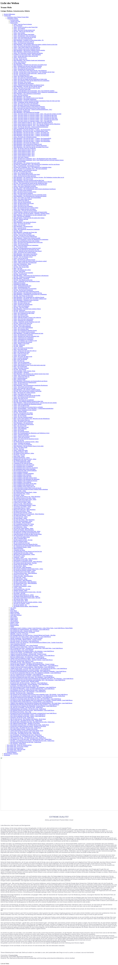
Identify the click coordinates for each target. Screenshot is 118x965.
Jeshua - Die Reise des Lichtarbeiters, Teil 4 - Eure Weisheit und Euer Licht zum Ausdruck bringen (38, 160)
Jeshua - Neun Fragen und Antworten (23, 386)
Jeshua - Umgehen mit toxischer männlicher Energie (26, 49)
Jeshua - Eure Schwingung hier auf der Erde (24, 37)
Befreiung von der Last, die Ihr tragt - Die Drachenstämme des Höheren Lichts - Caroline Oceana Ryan (36, 642)
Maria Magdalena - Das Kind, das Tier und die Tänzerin (27, 86)
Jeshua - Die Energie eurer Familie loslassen (24, 252)
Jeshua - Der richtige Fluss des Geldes (23, 76)
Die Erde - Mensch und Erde (20, 219)
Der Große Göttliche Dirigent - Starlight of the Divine (23, 729)
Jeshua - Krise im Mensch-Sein (21, 405)
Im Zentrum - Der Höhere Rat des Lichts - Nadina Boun (24, 685)
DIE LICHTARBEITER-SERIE (21, 462)
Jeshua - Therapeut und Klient (21, 434)
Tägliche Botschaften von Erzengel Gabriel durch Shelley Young (26, 730)
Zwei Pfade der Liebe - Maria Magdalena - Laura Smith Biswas (26, 662)
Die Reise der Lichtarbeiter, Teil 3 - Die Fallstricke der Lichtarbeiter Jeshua (32, 167)
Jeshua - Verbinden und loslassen (21, 443)
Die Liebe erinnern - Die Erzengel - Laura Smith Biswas (24, 641)
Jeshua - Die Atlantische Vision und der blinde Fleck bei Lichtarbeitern (31, 80)
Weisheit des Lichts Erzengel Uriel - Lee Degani (22, 632)
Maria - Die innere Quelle (19, 425)
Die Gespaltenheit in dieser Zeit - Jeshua (23, 524)
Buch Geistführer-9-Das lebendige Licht (23, 485)
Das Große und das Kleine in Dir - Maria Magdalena (26, 496)
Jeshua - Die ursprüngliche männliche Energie (25, 330)
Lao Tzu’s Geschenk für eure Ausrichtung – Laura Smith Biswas (26, 674)
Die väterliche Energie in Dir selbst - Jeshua (24, 498)
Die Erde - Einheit (18, 346)
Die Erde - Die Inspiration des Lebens (23, 412)
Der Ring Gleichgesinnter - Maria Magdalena (24, 581)
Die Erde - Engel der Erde (20, 274)
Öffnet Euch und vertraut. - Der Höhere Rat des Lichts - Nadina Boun (28, 737)
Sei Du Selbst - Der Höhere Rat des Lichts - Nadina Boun (25, 733)
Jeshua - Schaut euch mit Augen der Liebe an (24, 350)
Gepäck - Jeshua (17, 587)
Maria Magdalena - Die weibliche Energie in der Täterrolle (28, 98)
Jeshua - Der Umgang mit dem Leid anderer (24, 209)
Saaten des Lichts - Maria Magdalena (22, 503)
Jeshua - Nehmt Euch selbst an (21, 200)
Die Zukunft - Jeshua (18, 495)
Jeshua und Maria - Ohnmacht (21, 372)
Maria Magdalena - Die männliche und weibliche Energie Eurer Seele (31, 373)
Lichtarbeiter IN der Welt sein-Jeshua (22, 463)
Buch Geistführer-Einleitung (20, 472)
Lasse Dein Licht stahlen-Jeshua (21, 537)
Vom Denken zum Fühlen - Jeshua (22, 506)
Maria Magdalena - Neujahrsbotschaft (23, 226)
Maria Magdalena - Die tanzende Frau (23, 423)
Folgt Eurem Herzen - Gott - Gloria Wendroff (21, 649)
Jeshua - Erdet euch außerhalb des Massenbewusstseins (27, 404)
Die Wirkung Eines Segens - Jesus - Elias (20, 711)
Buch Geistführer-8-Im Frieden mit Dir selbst (24, 483)
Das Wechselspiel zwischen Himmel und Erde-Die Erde (27, 551)
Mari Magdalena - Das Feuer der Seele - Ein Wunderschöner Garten (30, 131)
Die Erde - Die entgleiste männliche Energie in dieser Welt (28, 401)
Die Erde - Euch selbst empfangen (22, 326)
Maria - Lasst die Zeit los (19, 228)
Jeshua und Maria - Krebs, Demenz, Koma (24, 371)
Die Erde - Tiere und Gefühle (20, 307)
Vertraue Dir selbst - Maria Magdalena (23, 576)
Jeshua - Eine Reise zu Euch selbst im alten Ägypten (26, 88)
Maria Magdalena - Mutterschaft (21, 111)
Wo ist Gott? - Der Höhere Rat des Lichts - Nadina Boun (24, 732)
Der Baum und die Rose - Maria (21, 511)
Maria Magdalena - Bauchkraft (21, 278)
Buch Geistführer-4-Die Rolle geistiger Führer (25, 477)
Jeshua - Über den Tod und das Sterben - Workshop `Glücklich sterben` (31, 213)
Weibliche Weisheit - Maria (20, 590)
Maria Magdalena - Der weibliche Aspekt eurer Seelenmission (29, 60)
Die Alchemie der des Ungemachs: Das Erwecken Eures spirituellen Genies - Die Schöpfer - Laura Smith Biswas (39, 694)
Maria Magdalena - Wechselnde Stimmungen (24, 99)
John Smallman (14, 620)
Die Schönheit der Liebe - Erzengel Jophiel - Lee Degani (24, 631)
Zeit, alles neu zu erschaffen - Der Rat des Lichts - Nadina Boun (26, 707)
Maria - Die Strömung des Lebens (22, 269)
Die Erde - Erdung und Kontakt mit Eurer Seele (25, 187)
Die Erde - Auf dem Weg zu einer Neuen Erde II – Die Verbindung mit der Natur (34, 72)
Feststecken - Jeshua (18, 557)
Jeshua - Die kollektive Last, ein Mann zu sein (25, 340)
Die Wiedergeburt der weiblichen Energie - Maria (26, 441)
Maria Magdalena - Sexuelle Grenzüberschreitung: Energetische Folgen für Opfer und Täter (36, 101)
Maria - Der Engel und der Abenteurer (23, 193)
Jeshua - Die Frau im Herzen (20, 95)
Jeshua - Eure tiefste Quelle (20, 447)
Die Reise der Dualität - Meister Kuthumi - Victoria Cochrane (25, 639)
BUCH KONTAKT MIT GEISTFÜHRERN (25, 470)
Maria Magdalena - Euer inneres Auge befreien (25, 254)
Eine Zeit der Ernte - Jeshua (20, 516)
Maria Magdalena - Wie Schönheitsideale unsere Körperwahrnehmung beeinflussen (34, 189)
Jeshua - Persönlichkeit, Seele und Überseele (24, 36)
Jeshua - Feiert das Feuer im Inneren (22, 24)
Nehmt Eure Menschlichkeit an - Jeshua (23, 594)
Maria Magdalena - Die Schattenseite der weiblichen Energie (28, 297)
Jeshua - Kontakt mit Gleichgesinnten (22, 304)
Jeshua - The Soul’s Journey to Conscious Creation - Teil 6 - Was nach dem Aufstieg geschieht (37, 114)
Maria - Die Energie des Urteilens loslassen (24, 392)
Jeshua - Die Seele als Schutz (20, 243)
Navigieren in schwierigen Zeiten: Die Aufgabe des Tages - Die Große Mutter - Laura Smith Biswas (35, 698)
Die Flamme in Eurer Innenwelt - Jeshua (23, 453)
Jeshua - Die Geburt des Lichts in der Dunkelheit (25, 103)
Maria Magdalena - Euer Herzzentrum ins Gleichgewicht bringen (29, 196)
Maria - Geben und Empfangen (21, 306)
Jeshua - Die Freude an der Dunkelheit (23, 272)
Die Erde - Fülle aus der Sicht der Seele (23, 31)
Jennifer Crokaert (14, 622)
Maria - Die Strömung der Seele (21, 352)
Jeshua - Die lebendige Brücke (21, 431)
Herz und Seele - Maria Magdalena (22, 567)
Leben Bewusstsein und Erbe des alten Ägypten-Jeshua (27, 534)
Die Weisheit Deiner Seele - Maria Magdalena (25, 583)
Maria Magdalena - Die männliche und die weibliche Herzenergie (30, 145)
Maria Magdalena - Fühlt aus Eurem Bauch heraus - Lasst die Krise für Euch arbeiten (35, 402)
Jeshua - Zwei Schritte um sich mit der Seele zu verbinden (28, 407)
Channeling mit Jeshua (19, 550)
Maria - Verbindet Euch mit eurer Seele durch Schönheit (27, 66)
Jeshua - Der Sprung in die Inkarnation (23, 347)
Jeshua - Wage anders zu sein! (21, 427)
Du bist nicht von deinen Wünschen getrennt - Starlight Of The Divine (28, 726)
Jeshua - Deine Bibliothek (20, 428)
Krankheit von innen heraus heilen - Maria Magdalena (27, 54)
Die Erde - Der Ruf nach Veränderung (23, 290)
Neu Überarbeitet (17, 25)
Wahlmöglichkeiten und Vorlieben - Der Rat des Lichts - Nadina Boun (28, 709)
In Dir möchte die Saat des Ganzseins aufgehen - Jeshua (27, 602)
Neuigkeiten (7, 755)
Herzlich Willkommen (9, 14)
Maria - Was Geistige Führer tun (21, 420)
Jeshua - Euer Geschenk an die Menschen (24, 375)
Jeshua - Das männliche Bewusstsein (22, 342)
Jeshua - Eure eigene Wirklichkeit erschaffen (24, 186)
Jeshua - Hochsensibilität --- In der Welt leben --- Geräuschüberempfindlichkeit (33, 408)
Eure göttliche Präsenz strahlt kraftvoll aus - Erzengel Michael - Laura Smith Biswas (31, 701)
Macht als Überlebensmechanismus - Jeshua (24, 505)
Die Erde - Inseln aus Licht (20, 59)
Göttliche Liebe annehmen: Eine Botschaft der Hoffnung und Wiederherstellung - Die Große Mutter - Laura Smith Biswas (41, 703)
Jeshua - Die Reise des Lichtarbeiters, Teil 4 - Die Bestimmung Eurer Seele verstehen (35, 158)
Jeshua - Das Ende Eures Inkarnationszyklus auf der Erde (28, 242)
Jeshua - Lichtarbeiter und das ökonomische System (26, 281)
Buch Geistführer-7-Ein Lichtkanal (22, 482)
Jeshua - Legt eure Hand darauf (21, 362)
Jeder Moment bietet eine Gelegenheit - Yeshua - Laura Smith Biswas (27, 714)
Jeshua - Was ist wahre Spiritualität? (22, 233)
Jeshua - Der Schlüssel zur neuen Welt (23, 414)
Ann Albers (13, 607)
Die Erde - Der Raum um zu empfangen (23, 399)
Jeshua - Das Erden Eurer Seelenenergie (23, 43)
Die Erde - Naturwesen (19, 310)
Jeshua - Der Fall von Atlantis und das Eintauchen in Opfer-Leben (30, 79)
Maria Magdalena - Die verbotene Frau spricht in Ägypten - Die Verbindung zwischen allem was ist (38, 177)
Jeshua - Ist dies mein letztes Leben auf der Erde (25, 56)
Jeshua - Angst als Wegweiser (20, 265)
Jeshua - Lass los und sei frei (20, 258)
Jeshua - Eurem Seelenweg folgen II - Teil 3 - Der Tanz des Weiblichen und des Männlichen (36, 124)
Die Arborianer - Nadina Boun (18, 743)
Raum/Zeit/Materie (12, 752)
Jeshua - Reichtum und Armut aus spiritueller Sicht (26, 336)
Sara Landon (13, 616)
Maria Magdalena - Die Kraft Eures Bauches (24, 255)
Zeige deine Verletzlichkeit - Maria (22, 264)
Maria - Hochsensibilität (19, 161)
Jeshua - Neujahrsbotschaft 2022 (21, 287)
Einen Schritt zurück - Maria (20, 600)
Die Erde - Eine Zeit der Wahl (21, 267)
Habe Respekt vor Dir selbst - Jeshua (22, 560)
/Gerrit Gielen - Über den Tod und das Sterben (25, 210)
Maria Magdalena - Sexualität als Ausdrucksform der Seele (28, 333)
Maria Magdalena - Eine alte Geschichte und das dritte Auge (28, 180)
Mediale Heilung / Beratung (11, 753)
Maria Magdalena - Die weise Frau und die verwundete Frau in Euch (30, 147)
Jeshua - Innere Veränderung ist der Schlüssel (24, 410)
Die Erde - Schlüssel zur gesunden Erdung (24, 277)
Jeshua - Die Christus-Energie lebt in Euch (24, 397)
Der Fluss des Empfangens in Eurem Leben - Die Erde (27, 592)
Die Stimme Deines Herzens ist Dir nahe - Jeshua (25, 596)
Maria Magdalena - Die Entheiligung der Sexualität (26, 112)
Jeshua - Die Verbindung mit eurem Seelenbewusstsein (27, 67)
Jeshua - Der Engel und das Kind (21, 223)
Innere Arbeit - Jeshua (19, 456)
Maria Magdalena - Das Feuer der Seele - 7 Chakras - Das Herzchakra (31, 135)
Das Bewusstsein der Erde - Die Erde (22, 540)
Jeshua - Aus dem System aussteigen (22, 190)
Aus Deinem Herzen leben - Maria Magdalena (25, 573)
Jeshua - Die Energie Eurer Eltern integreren (24, 176)
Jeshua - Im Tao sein (18, 440)
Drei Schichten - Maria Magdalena (22, 522)
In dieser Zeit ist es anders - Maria (22, 502)
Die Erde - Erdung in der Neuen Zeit (22, 323)
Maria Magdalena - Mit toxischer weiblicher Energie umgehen (29, 50)
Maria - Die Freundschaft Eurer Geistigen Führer (25, 207)
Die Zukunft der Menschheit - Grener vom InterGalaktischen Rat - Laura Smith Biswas (32, 688)
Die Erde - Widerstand (19, 345)
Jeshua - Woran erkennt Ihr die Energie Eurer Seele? (26, 174)
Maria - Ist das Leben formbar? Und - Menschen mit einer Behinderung (31, 418)
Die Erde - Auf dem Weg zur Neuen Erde (24, 235)
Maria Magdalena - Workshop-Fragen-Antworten (25, 300)
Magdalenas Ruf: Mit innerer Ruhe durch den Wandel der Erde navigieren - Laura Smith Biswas (34, 704)
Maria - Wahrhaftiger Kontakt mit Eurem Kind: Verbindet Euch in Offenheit (32, 181)
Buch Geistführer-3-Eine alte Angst (22, 476)
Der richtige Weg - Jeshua (20, 584)
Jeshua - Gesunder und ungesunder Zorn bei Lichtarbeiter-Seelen (29, 194)
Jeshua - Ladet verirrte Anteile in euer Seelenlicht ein (26, 47)
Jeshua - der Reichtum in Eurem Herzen (23, 424)
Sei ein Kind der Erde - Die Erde (21, 589)
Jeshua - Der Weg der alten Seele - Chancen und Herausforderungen (30, 127)
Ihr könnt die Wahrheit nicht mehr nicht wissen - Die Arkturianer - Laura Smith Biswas (32, 677)
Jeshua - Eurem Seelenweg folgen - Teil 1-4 (24, 150)
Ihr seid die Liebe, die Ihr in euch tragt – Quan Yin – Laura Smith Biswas (28, 683)
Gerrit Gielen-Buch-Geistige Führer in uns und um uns (27, 488)
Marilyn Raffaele (14, 612)
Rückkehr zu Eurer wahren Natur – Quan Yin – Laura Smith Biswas (27, 646)
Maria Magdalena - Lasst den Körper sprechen (25, 170)
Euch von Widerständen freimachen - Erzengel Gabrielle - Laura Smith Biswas (30, 670)
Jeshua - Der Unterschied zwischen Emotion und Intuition (28, 53)
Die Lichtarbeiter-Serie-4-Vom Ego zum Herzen (25, 467)
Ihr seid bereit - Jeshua (19, 555)
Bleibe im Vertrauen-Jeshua (20, 541)
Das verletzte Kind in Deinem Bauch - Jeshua (25, 492)
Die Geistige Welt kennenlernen (15, 748)
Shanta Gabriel (14, 618)
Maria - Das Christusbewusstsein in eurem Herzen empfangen (29, 106)
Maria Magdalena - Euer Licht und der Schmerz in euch (27, 144)
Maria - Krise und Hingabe (20, 359)
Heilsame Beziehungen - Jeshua (21, 457)
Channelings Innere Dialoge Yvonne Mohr (18, 17)
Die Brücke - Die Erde (19, 454)
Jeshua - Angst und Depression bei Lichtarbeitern (25, 245)
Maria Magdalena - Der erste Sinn (22, 96)
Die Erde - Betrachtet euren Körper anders (24, 311)
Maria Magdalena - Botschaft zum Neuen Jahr (25, 232)
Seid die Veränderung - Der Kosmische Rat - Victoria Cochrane (26, 638)
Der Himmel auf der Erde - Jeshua (22, 460)
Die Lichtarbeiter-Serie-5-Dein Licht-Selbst (24, 469)
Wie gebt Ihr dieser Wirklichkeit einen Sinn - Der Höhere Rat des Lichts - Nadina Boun (32, 722)
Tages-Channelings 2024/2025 (18, 644)
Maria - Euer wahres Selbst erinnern (22, 199)
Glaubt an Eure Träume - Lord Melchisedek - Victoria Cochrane (26, 652)
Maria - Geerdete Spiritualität (20, 358)
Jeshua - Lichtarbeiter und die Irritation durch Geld (26, 128)
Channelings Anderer (12, 18)
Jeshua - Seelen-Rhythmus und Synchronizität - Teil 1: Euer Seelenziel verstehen (33, 90)
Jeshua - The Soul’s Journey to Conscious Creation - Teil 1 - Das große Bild (32, 121)
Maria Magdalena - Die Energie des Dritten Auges (26, 142)
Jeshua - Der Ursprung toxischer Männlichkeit (25, 236)
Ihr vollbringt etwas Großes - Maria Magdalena (25, 558)
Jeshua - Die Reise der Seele (20, 384)
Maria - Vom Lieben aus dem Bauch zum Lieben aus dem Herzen (30, 184)
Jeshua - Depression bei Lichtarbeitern (23, 320)
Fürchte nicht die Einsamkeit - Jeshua (22, 564)
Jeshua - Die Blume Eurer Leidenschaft (23, 421)
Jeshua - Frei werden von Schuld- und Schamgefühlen (27, 197)
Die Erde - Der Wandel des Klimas (22, 171)
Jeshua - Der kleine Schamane (21, 368)
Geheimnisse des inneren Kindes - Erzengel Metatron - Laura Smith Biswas (29, 684)
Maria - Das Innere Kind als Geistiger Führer (24, 192)
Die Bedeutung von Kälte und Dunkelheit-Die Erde (26, 532)
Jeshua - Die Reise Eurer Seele (21, 205)
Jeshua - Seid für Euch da (19, 57)
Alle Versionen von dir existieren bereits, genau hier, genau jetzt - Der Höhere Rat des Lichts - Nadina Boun (37, 696)
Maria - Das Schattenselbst (20, 366)
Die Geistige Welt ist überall (14, 750)
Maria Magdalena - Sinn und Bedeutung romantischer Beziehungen (30, 385)
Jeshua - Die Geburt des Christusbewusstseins (25, 77)
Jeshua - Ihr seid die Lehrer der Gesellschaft (24, 148)
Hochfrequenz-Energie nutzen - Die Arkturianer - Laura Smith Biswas (28, 691)
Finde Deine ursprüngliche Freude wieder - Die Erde (26, 597)
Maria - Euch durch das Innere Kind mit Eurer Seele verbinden (29, 108)
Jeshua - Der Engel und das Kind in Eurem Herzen (26, 46)
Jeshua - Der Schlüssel (19, 28)
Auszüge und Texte (15, 21)
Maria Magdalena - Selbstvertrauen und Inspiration (26, 51)
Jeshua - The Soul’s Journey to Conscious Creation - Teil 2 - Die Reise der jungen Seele (35, 119)
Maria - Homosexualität (19, 379)
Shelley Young (14, 619)
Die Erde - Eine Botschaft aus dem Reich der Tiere (26, 249)
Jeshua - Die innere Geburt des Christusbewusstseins (26, 105)
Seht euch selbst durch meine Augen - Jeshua (24, 499)
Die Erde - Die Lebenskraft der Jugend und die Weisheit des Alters (30, 183)
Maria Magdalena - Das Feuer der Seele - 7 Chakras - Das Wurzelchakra (31, 141)
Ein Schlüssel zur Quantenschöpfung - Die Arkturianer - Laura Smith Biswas (29, 629)
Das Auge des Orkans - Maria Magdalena (24, 519)
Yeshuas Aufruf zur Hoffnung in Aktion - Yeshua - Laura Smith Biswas (28, 658)
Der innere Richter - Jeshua (20, 579)
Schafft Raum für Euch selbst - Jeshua (23, 553)
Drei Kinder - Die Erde (19, 593)
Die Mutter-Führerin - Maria (20, 451)
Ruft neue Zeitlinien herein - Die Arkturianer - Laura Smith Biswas (27, 657)
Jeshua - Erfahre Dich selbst (20, 450)
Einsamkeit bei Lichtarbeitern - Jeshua (23, 525)
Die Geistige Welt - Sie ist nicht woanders (17, 746)
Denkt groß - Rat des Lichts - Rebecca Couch (21, 661)
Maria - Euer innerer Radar (20, 349)
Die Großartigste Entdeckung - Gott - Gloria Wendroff (24, 645)
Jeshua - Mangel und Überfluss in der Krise (24, 436)
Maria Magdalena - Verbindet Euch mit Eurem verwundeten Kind (30, 64)
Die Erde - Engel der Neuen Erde (21, 89)
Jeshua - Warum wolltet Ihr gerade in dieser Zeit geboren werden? (30, 261)
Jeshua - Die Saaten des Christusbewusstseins (25, 137)
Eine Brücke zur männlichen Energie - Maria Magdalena (27, 561)
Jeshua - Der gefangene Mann (21, 329)
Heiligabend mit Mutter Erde (20, 284)
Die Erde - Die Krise (18, 449)
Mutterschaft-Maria (18, 548)
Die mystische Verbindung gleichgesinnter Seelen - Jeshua (28, 568)
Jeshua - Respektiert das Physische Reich (23, 69)
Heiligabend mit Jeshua (19, 282)
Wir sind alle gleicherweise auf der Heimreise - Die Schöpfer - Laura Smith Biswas (31, 697)
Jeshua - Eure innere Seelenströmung (22, 38)
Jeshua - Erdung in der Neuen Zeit (22, 324)
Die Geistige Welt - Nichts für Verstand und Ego (19, 745)
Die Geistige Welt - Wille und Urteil (16, 749)
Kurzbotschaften (14, 20)
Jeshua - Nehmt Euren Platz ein (21, 376)
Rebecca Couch (14, 623)
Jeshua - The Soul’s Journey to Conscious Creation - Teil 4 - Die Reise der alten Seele (35, 116)
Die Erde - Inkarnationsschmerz (21, 75)
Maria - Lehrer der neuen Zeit (20, 353)
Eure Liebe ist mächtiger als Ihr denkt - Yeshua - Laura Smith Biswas (27, 716)
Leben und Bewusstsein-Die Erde (22, 501)
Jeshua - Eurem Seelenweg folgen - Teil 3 (24, 153)
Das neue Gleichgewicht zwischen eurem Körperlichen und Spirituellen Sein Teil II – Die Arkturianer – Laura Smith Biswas (41, 678)
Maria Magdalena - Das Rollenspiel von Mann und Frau (27, 293)
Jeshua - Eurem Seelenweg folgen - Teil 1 (24, 155)
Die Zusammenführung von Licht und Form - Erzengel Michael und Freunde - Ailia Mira (32, 635)
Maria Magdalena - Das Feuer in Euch (23, 179)
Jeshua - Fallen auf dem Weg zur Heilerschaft (24, 262)
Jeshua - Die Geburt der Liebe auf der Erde (24, 388)
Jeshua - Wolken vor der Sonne (21, 343)
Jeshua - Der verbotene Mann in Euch (23, 173)
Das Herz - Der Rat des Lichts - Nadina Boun (21, 693)
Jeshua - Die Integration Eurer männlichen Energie (26, 291)
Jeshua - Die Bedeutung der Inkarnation (23, 83)
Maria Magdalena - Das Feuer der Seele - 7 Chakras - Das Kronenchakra (31, 129)
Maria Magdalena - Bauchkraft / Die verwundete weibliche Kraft (29, 298)
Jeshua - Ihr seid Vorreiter (19, 415)
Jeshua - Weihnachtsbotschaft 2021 (22, 285)
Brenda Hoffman (14, 625)
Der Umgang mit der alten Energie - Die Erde (25, 563)
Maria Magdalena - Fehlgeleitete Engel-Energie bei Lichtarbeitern (30, 294)
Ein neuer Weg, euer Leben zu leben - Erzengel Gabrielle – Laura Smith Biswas (30, 636)
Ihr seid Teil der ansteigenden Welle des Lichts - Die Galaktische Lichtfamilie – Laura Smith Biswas (35, 672)
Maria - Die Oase (17, 268)
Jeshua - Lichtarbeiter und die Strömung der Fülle (26, 102)
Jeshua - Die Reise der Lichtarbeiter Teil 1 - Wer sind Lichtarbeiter (30, 168)
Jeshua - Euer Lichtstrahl (19, 355)
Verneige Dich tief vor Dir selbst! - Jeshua (24, 571)
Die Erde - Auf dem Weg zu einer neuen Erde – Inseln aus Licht (29, 73)
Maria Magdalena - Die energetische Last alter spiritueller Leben (29, 215)
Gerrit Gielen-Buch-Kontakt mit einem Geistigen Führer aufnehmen (30, 489)
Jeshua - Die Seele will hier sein (21, 303)
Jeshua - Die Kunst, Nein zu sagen (22, 82)
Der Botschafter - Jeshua (19, 490)
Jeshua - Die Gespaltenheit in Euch (22, 363)
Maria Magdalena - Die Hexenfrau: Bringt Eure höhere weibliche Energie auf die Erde (35, 44)
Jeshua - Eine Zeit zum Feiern (21, 316)
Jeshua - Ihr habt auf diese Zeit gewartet (23, 203)
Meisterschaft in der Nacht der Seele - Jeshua (24, 459)
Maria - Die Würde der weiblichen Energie (24, 259)
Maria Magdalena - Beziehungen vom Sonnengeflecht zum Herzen (30, 381)
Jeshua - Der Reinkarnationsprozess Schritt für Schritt (27, 248)
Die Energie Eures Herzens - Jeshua (22, 512)
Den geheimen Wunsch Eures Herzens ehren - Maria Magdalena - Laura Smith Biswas (32, 710)
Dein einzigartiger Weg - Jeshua (21, 493)
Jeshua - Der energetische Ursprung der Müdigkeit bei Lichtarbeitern (30, 239)
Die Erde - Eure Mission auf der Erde (22, 280)
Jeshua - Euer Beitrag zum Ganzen (22, 394)
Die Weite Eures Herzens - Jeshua (22, 515)
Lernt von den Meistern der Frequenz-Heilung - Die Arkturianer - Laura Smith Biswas (32, 651)
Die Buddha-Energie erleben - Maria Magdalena (25, 606)
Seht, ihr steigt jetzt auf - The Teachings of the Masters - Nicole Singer (28, 719)
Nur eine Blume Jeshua (19, 63)
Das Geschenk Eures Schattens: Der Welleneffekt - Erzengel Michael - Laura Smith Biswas (33, 706)
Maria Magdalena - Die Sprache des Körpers (24, 222)
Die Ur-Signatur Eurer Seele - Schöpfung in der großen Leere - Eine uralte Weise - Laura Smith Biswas (36, 648)
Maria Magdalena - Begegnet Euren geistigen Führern (27, 308)
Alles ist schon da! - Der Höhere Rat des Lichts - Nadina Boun (26, 720)
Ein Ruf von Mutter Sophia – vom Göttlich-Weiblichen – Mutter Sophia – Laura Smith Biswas (34, 665)
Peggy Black (13, 610)
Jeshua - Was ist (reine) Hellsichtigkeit (23, 327)
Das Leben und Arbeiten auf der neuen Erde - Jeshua (26, 531)
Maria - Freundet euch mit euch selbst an (23, 41)
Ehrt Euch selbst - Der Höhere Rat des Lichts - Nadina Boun (25, 727)
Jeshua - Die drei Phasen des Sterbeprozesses (24, 382)
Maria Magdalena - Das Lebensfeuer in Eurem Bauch (27, 93)
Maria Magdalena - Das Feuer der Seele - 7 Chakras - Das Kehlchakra (31, 134)
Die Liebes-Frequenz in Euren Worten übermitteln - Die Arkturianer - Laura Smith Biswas (33, 687)
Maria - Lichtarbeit (18, 220)
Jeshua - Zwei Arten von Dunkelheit (22, 444)
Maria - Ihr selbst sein (18, 360)
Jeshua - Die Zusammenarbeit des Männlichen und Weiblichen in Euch (31, 433)
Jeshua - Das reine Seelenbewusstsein (23, 417)
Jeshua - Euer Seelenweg (19, 62)
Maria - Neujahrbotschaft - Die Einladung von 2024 (26, 166)
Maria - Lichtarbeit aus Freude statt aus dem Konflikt (26, 395)
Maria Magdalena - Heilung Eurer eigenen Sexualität (26, 238)
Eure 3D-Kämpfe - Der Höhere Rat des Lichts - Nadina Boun (26, 735)
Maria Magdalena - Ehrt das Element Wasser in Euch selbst (28, 446)
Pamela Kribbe (14, 23)
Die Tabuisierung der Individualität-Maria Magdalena (26, 545)
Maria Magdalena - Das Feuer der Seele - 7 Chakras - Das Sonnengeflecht (32, 138)
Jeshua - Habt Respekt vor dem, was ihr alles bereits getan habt (29, 365)
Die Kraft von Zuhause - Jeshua (21, 603)
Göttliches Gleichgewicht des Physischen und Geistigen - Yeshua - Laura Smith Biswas (32, 655)
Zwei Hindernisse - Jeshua (20, 527)
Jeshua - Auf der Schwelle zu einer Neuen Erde (25, 27)
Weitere (12, 626)
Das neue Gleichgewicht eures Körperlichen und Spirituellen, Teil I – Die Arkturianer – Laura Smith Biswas (37, 680)
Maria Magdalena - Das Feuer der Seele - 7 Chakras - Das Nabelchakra (31, 140)
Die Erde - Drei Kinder (19, 271)
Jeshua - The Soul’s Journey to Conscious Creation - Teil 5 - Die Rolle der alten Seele (35, 115)
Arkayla (12, 609)
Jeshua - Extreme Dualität (19, 411)
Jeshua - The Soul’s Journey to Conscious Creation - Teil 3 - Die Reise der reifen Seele (35, 118)
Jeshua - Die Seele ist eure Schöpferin (23, 206)
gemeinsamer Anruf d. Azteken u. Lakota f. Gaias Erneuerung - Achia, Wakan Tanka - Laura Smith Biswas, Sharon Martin (41, 628)
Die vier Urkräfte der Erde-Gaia (21, 542)
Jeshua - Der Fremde (18, 430)
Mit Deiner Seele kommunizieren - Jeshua (24, 554)
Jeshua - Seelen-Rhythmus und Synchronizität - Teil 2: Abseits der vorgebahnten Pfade (35, 92)
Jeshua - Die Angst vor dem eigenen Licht (24, 30)
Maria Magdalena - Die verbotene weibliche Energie (26, 389)
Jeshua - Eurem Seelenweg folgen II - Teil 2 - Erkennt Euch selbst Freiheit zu (33, 122)
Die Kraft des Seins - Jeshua (20, 599)
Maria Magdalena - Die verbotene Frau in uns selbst (26, 163)
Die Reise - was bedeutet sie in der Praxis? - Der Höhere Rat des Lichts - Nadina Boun (32, 740)
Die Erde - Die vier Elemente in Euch (23, 256)
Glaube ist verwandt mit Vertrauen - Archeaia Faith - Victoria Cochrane (28, 654)
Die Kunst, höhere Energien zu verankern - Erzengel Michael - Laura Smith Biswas (31, 675)
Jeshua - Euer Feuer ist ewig (20, 398)
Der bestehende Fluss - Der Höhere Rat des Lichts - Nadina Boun (27, 736)
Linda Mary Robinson (16, 615)
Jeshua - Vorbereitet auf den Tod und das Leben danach (27, 251)
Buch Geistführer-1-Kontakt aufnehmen (23, 473)
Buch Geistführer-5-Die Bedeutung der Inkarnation (26, 479)
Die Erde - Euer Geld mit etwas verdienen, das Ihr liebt (27, 391)
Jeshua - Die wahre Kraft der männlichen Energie (26, 438)
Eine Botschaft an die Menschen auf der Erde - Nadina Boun (25, 742)
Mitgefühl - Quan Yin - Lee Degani (19, 633)
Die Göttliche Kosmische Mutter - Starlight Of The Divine (25, 723)
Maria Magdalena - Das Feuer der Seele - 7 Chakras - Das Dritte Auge (31, 132)
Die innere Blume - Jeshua (20, 518)
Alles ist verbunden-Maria (20, 538)
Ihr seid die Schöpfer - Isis (20, 605)
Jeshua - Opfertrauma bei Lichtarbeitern (23, 337)
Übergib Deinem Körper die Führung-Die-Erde (25, 544)
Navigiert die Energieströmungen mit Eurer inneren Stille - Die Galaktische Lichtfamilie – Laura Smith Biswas (38, 671)
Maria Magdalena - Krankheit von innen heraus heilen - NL (28, 40)
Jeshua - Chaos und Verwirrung (21, 437)
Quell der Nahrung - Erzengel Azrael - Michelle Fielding (24, 681)
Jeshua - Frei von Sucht (19, 225)
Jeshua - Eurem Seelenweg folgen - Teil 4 (24, 151)
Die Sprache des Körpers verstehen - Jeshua (24, 570)
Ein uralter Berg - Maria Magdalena (22, 580)
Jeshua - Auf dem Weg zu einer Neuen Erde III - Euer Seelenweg (30, 70)
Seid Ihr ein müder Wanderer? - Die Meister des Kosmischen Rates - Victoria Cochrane (32, 664)
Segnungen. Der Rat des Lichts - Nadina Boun (22, 717)
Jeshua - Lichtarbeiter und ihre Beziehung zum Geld (26, 321)
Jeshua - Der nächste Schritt (20, 314)
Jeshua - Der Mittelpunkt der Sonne (22, 301)
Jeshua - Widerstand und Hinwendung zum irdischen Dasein (28, 85)
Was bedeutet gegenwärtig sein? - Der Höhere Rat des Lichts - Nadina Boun (29, 724)
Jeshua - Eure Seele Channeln (21, 157)
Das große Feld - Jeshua (19, 577)
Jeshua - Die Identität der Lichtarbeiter (23, 334)
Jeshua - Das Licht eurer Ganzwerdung (23, 319)
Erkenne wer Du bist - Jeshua (20, 574)
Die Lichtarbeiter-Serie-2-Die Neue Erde (23, 464)
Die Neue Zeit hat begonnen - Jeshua (22, 521)
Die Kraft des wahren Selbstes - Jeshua (23, 528)
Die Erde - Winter (17, 231)
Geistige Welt (7, 15)
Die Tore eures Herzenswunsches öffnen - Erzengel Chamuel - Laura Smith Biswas (31, 659)
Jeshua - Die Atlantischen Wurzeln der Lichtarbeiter (26, 229)
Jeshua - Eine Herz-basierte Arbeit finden (23, 34)
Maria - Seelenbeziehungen (20, 378)
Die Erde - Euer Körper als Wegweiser (23, 295)
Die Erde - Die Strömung (19, 369)
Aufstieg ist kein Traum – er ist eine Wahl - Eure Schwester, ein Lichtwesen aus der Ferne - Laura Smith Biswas (38, 668)
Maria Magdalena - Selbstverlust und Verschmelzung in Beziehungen (30, 275)
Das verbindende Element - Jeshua (22, 547)
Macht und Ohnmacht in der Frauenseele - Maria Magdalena (28, 514)
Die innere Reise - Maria (19, 566)
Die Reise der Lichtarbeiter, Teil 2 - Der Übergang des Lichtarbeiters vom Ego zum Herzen (36, 164)
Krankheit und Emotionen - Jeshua (22, 586)
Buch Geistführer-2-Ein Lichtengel (22, 475)
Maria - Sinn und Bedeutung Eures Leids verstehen (26, 241)
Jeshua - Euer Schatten (19, 33)
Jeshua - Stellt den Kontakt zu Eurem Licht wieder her (27, 317)
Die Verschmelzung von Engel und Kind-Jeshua (25, 535)
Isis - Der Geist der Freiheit (20, 246)
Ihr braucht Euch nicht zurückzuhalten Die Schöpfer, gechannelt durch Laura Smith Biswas (33, 713)
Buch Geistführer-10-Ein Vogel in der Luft (24, 486)
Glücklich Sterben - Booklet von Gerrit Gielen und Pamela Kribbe (30, 212)
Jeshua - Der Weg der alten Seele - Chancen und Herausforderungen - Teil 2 (32, 109)
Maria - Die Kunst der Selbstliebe (21, 216)
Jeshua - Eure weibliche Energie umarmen (24, 332)
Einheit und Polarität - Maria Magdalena (23, 529)
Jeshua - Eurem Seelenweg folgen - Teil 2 (24, 154)
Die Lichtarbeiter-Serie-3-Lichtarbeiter (23, 466)
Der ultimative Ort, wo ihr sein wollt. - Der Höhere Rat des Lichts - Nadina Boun (30, 739)
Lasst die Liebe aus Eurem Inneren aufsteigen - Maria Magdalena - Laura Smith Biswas (32, 667)
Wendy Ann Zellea (15, 613)
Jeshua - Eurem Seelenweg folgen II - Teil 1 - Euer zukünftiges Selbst (31, 125)
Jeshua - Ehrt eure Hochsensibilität (22, 202)
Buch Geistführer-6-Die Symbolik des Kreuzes (25, 480)
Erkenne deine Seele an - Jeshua (21, 508)
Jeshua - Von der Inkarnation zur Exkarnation (24, 288)
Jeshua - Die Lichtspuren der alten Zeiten (23, 313)
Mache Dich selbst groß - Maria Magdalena (24, 509)
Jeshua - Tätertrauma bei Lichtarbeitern (23, 339)
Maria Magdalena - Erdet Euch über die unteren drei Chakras (28, 218)
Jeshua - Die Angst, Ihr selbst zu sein (22, 356)
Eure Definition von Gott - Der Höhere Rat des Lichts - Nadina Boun (27, 690)
